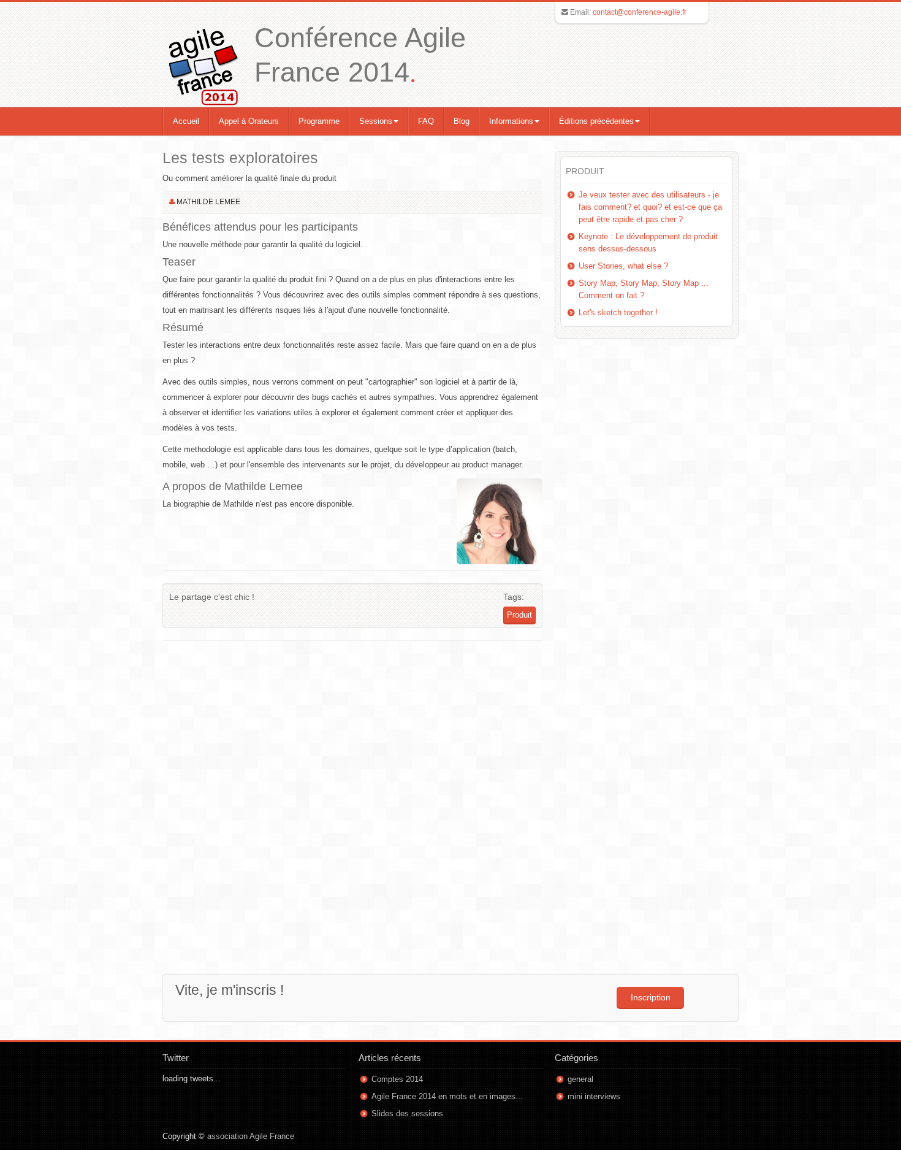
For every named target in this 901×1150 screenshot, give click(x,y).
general (580, 1079)
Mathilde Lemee (208, 201)
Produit (519, 614)
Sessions (375, 121)
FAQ (426, 121)
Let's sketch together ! (618, 312)
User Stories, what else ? (623, 265)
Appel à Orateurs (249, 121)
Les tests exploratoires (240, 157)
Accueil (186, 121)
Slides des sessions (407, 1113)
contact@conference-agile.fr (639, 12)
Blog (462, 121)
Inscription (651, 997)
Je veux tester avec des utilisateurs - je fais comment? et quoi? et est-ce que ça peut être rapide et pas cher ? (650, 207)
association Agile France (250, 1136)
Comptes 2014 (397, 1079)
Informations (511, 121)
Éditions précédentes (596, 121)
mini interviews (594, 1096)
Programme (319, 121)
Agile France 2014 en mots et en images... (447, 1096)
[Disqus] (352, 803)
